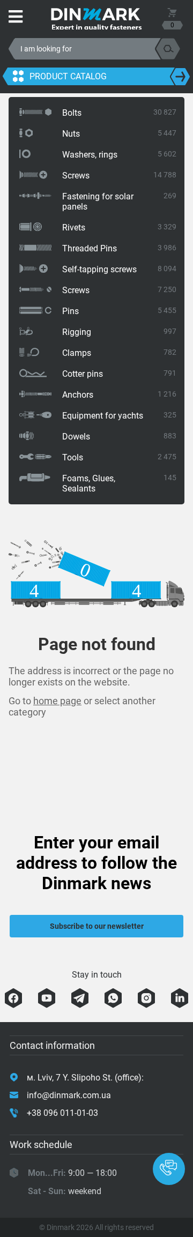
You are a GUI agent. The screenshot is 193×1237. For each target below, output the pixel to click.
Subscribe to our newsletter (97, 926)
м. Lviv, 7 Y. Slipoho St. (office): (85, 1077)
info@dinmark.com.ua (69, 1095)
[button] (169, 1169)
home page (57, 700)
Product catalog (68, 76)
